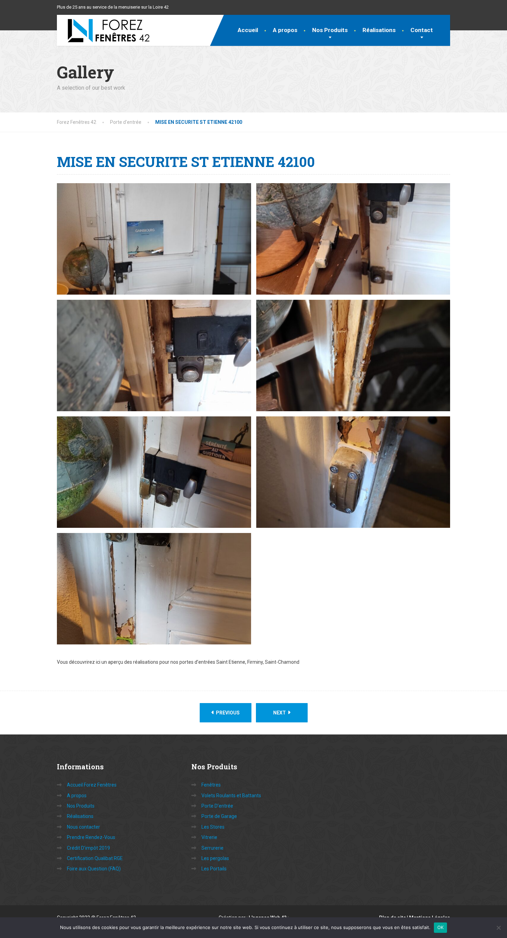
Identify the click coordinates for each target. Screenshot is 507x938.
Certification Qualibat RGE (95, 858)
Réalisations (379, 30)
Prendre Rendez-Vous (91, 837)
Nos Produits (330, 30)
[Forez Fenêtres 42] (103, 30)
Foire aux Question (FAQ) (94, 868)
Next (280, 712)
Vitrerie (209, 837)
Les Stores (213, 827)
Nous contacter (83, 827)
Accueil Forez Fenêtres (92, 785)
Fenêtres (211, 785)
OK (440, 927)
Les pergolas (215, 858)
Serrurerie (212, 848)
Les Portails (214, 868)
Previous (227, 712)
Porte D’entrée (217, 806)
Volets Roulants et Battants (231, 795)
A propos (285, 30)
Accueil (248, 30)
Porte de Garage (219, 816)
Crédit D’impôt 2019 (88, 848)
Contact (421, 30)
